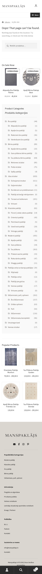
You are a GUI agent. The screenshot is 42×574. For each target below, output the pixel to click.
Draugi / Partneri (9, 510)
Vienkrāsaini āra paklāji (20, 139)
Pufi (12, 309)
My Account (7, 570)
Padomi (6, 529)
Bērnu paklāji (13, 144)
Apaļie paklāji (16, 240)
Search (21, 570)
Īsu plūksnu (15, 249)
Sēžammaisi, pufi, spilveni (18, 295)
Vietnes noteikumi (10, 501)
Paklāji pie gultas (18, 281)
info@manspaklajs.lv (11, 548)
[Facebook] (19, 444)
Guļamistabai (16, 185)
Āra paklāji (12, 121)
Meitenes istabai (17, 162)
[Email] (14, 444)
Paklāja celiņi (16, 277)
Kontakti (7, 533)
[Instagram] (23, 444)
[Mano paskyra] (36, 6)
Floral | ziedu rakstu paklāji (21, 213)
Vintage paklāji (17, 231)
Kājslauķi (14, 272)
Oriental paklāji (17, 217)
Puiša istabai (16, 167)
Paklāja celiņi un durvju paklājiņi (20, 268)
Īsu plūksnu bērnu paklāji (21, 158)
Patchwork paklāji (18, 222)
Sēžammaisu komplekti (20, 318)
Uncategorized (14, 322)
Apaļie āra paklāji (17, 130)
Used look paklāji (17, 226)
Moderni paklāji (14, 235)
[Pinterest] (28, 444)
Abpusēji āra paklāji (18, 126)
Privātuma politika (10, 497)
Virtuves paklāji (17, 290)
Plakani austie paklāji (19, 254)
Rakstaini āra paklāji (19, 135)
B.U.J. (6, 524)
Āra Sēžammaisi (17, 299)
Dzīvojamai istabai (18, 181)
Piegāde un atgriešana (12, 492)
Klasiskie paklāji (14, 208)
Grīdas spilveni (17, 304)
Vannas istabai (13, 327)
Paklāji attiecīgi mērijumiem (22, 194)
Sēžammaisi (16, 313)
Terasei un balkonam (19, 199)
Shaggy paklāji (17, 263)
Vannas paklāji (16, 286)
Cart (32, 568)
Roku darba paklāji (18, 258)
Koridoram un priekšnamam (22, 190)
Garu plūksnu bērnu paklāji (21, 153)
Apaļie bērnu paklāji (19, 149)
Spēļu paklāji (16, 171)
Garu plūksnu (16, 245)
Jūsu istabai (12, 176)
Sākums (7, 22)
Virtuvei (14, 203)
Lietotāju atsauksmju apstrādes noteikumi (18, 506)
